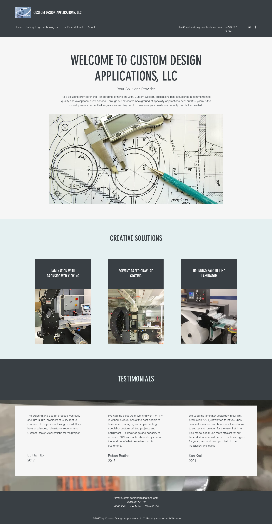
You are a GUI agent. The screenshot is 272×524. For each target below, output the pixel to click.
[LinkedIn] (250, 27)
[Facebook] (255, 27)
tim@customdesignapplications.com (200, 27)
